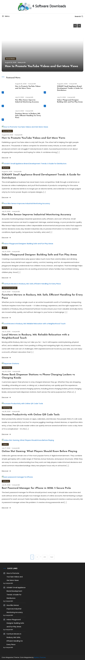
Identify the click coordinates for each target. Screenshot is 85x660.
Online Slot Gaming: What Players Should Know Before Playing (39, 451)
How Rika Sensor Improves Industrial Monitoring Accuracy (36, 214)
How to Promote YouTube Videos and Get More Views (41, 66)
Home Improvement (9, 288)
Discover (5, 158)
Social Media (10, 59)
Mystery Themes (40, 657)
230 (44, 557)
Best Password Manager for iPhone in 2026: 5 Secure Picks (36, 488)
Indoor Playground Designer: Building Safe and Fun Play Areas (39, 254)
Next (51, 557)
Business (6, 168)
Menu (7, 16)
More (4, 248)
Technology (7, 208)
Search (78, 16)
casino (5, 444)
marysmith (22, 62)
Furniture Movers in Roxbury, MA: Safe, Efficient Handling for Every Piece (28, 115)
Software (6, 481)
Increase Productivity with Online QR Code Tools (31, 414)
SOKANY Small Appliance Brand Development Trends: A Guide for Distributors (70, 88)
